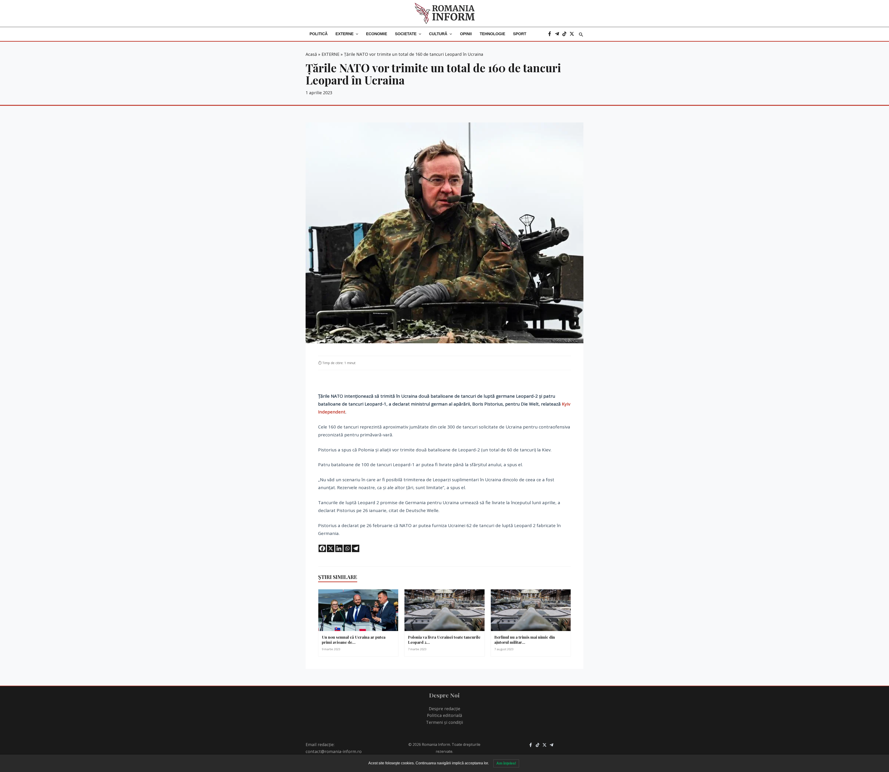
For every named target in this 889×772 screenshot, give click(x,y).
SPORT (519, 34)
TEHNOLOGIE (492, 34)
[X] (572, 33)
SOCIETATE (405, 34)
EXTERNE (344, 34)
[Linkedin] (339, 548)
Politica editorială (444, 715)
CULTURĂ (438, 34)
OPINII (466, 34)
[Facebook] (549, 33)
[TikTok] (564, 33)
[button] (356, 34)
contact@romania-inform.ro (334, 751)
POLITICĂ (319, 34)
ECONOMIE (376, 34)
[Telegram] (557, 33)
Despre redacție (444, 708)
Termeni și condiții (444, 722)
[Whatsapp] (347, 548)
